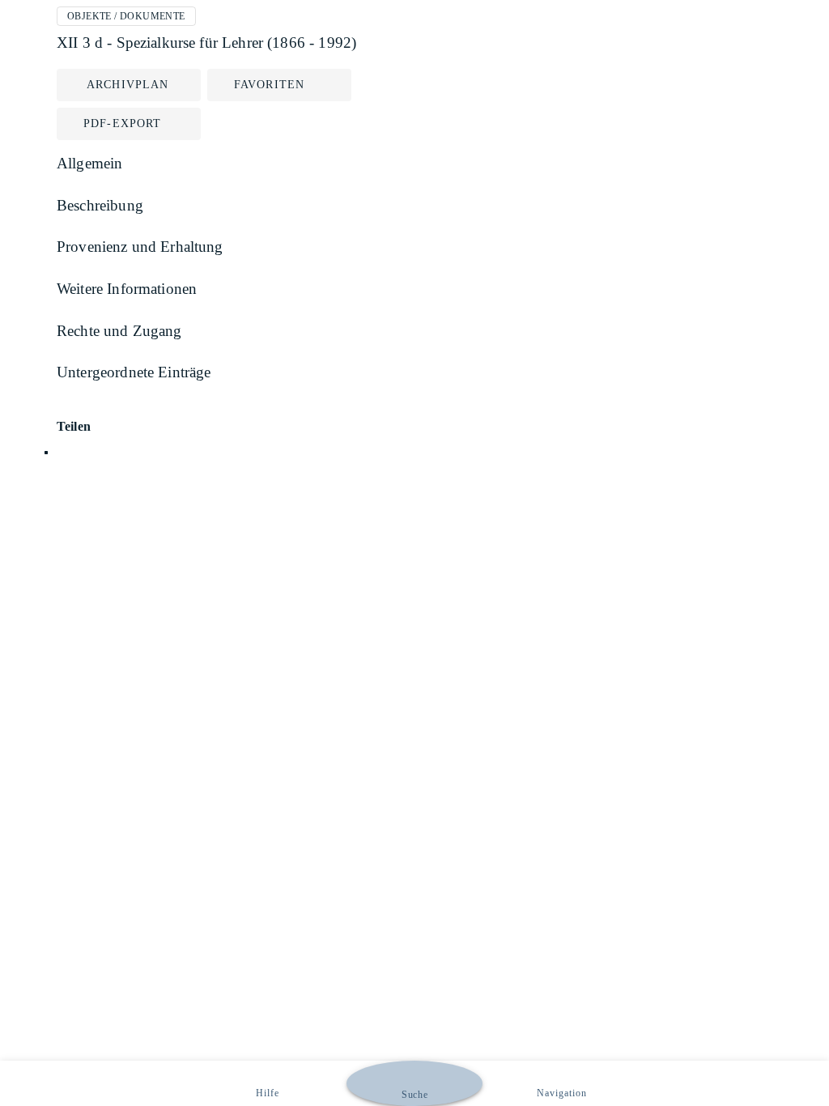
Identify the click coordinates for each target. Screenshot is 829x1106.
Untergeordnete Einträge (134, 372)
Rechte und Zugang (119, 330)
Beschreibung (100, 205)
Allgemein (89, 163)
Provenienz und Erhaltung (140, 246)
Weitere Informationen (127, 288)
